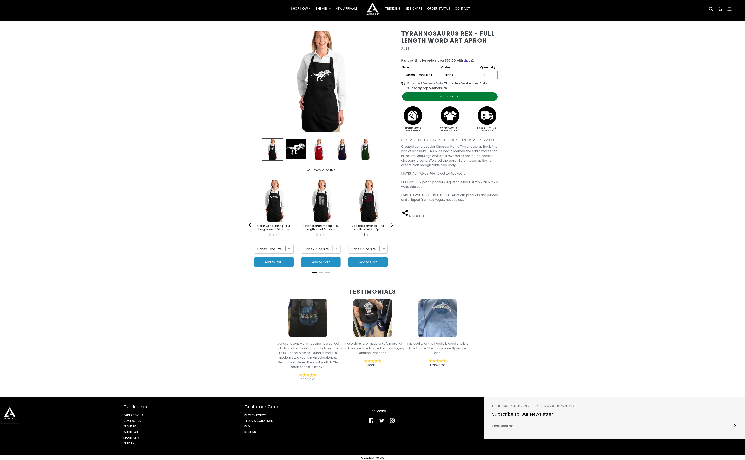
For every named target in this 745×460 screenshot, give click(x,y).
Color (445, 67)
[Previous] (250, 225)
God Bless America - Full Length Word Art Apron (368, 227)
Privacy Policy (255, 415)
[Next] (391, 225)
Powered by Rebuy (321, 277)
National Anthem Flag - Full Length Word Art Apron (321, 227)
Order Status (133, 415)
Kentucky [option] (308, 361)
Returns (250, 432)
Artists (128, 443)
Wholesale (131, 432)
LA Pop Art (377, 458)
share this (417, 215)
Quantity (487, 67)
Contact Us (132, 421)
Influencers (131, 438)
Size (405, 67)
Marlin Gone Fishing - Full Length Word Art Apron (273, 227)
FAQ (247, 426)
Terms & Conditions (258, 421)
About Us (130, 426)
